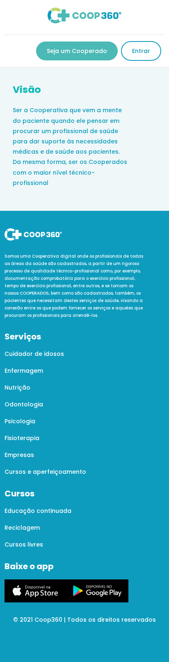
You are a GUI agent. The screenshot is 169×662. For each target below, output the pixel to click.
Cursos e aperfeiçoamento (45, 472)
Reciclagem (22, 528)
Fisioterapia (22, 438)
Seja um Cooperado (77, 51)
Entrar (141, 51)
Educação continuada (38, 511)
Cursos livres (24, 544)
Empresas (19, 455)
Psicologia (20, 421)
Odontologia (24, 404)
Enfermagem (24, 371)
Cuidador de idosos (34, 354)
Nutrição (17, 387)
